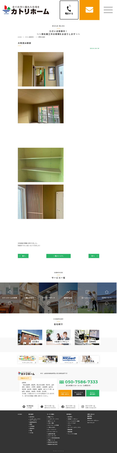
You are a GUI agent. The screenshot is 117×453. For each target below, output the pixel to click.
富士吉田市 (26, 385)
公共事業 (32, 426)
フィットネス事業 (72, 434)
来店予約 (89, 416)
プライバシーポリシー (93, 420)
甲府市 (24, 389)
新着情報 (70, 429)
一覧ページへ (59, 256)
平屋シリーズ (51, 440)
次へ (93, 256)
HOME (20, 414)
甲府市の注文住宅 (52, 442)
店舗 (31, 424)
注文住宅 (32, 417)
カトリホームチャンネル (74, 427)
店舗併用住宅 (33, 422)
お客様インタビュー (73, 419)
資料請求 (89, 418)
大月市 (33, 387)
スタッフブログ (72, 423)
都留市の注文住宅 (52, 444)
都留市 (33, 385)
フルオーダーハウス (53, 419)
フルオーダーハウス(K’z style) (35, 419)
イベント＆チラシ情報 (74, 421)
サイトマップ (90, 422)
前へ (24, 256)
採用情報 (70, 431)
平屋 (31, 430)
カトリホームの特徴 (53, 425)
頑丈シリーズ (51, 421)
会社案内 (70, 417)
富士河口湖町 (41, 385)
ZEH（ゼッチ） (52, 435)
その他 (31, 432)
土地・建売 (51, 423)
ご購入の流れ (51, 427)
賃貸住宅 (32, 428)
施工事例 (31, 414)
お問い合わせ (90, 414)
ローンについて (52, 429)
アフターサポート (52, 431)
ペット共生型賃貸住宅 (54, 438)
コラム (69, 425)
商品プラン (51, 417)
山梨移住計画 (51, 434)
